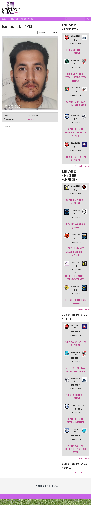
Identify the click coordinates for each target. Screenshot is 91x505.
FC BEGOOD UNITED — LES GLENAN (75, 51)
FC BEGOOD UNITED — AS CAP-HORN (75, 158)
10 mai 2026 (75, 234)
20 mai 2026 (75, 36)
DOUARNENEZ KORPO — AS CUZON (76, 201)
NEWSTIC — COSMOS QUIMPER (75, 225)
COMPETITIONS (14, 19)
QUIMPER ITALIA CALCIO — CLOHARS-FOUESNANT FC (75, 105)
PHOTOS (30, 19)
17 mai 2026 (75, 210)
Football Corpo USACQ (48, 6)
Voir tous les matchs (82, 166)
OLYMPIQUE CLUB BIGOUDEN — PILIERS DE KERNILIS (75, 132)
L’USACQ (4, 19)
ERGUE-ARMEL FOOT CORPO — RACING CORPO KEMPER (75, 77)
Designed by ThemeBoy (81, 500)
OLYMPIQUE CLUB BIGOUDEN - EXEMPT (75, 420)
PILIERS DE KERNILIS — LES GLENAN (75, 396)
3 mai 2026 (75, 262)
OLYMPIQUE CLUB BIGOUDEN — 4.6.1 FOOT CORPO (75, 449)
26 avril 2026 (75, 60)
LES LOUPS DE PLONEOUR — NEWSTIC (75, 301)
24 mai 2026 (75, 186)
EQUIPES (23, 19)
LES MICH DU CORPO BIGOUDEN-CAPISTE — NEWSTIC (75, 252)
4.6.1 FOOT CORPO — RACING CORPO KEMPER (75, 369)
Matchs (7, 126)
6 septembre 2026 (79, 405)
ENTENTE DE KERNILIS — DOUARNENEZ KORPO (75, 277)
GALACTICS (31, 119)
